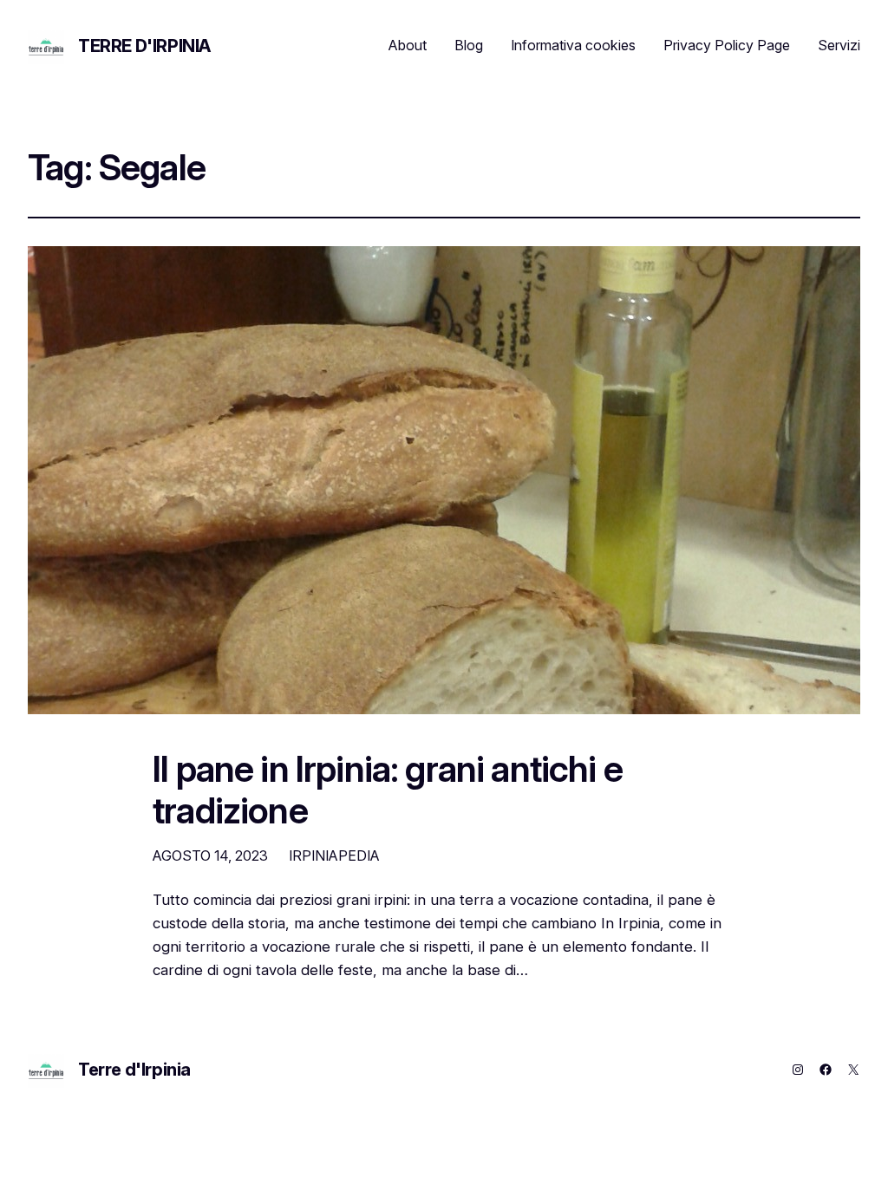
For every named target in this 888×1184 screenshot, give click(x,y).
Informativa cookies (573, 45)
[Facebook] (825, 1070)
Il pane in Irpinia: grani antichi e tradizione (388, 790)
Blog (468, 45)
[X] (853, 1070)
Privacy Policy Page (726, 45)
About (407, 45)
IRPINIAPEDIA (334, 855)
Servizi (839, 45)
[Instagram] (798, 1070)
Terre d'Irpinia (144, 46)
